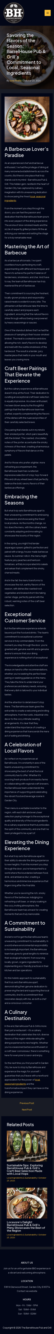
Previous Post (27, 1103)
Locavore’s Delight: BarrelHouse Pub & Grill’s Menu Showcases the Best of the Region (26, 1226)
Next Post (27, 1109)
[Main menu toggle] (48, 13)
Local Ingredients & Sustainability (22, 1177)
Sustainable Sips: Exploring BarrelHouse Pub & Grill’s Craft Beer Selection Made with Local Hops (25, 1169)
